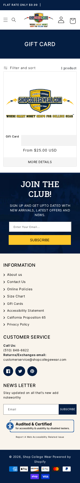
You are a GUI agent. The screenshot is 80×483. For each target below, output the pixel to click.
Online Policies (20, 289)
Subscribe (67, 409)
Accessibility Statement (25, 310)
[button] (5, 20)
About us (14, 274)
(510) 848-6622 (16, 350)
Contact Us (16, 282)
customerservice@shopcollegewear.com (34, 359)
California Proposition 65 (26, 317)
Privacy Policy (18, 324)
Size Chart (16, 296)
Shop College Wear (37, 456)
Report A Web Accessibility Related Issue (40, 437)
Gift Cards (15, 303)
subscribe (40, 240)
